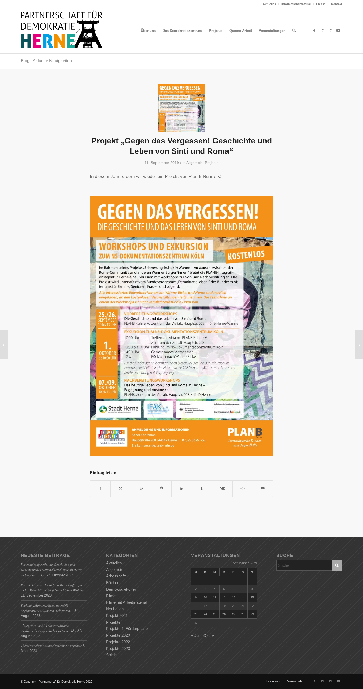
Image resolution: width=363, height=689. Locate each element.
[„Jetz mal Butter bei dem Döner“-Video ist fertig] (4, 344)
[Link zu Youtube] (338, 31)
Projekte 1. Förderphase (127, 628)
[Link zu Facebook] (314, 31)
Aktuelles (269, 4)
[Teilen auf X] (120, 488)
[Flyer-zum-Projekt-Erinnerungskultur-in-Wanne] (181, 108)
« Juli (195, 635)
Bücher (112, 582)
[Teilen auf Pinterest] (161, 488)
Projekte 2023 (118, 648)
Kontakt (336, 4)
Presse (321, 4)
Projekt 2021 (117, 615)
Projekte (212, 162)
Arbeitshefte (116, 576)
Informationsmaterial (296, 4)
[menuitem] (269, 4)
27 (233, 614)
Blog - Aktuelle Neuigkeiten (46, 60)
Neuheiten (115, 609)
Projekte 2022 (118, 642)
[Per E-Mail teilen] (263, 488)
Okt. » (208, 635)
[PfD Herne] (64, 30)
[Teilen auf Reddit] (242, 488)
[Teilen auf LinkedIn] (182, 488)
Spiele (111, 655)
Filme (111, 596)
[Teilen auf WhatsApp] (141, 488)
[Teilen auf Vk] (222, 488)
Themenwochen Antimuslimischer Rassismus (51, 645)
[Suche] (294, 30)
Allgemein (194, 162)
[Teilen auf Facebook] (100, 488)
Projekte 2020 (118, 635)
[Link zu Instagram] (322, 31)
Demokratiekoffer (121, 589)
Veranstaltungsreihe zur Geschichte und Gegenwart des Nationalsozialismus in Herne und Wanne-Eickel (51, 569)
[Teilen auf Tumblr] (202, 488)
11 (214, 597)
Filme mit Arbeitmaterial (126, 602)
